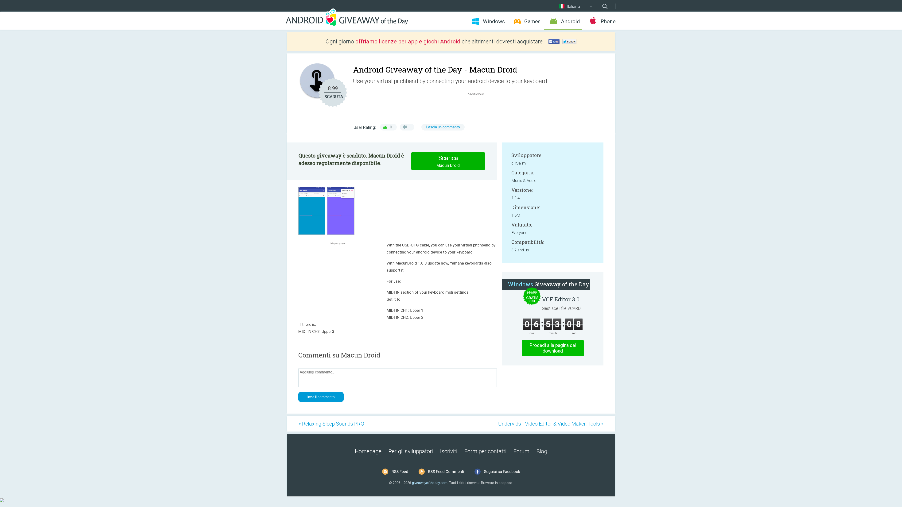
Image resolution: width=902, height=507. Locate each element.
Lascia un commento (443, 127)
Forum (521, 451)
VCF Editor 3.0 (560, 299)
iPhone (607, 21)
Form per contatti (485, 451)
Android (570, 21)
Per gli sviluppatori (411, 451)
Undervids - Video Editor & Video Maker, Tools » (550, 424)
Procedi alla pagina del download (552, 348)
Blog (542, 451)
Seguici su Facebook (502, 471)
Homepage (368, 451)
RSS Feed (400, 471)
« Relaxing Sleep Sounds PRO (331, 424)
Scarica (448, 161)
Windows (494, 21)
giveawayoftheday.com (429, 483)
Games (532, 21)
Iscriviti (448, 451)
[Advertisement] (478, 107)
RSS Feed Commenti (446, 471)
